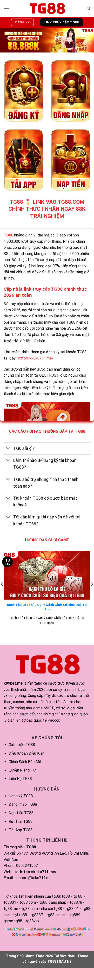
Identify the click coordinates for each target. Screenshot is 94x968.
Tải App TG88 (21, 830)
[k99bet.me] (47, 8)
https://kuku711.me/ (36, 358)
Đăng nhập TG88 (23, 804)
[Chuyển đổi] (8, 449)
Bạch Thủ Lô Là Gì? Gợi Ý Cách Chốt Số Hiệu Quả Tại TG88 (47, 607)
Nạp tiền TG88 (21, 813)
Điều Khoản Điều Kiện (26, 753)
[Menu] (6, 8)
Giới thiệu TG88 (22, 744)
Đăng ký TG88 (21, 796)
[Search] (88, 8)
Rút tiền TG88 (21, 821)
